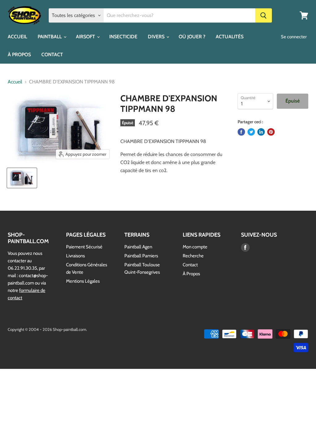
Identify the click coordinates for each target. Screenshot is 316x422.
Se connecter (294, 37)
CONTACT (52, 54)
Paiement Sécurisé (84, 247)
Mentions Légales (83, 281)
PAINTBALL (50, 37)
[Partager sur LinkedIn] (261, 132)
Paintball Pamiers (141, 256)
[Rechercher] (263, 15)
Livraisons (75, 256)
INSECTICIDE (123, 37)
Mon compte (195, 247)
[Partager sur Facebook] (241, 132)
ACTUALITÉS (229, 37)
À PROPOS (19, 54)
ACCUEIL (17, 37)
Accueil (15, 82)
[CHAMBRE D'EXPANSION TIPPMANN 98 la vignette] (22, 178)
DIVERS (157, 37)
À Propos (191, 273)
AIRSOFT (86, 37)
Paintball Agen (138, 247)
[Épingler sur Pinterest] (271, 132)
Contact (190, 265)
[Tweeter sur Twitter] (251, 132)
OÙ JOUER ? (192, 37)
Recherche (193, 256)
